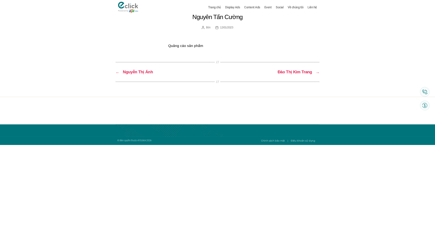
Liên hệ (312, 7)
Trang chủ (214, 7)
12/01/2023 (226, 27)
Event (268, 7)
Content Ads (252, 7)
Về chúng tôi (295, 7)
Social (279, 7)
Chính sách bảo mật (273, 140)
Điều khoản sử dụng (303, 140)
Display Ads (232, 7)
